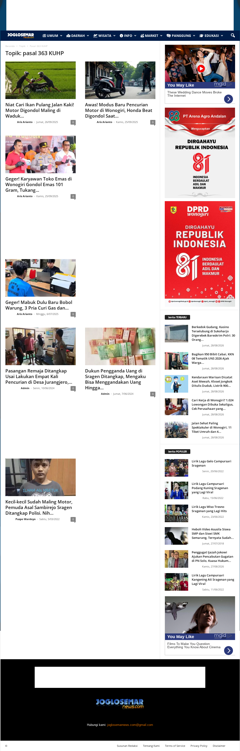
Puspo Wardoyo (25, 519)
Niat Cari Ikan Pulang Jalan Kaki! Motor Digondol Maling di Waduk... (39, 110)
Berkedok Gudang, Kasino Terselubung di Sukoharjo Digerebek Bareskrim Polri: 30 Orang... (213, 333)
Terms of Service (175, 745)
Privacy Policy (199, 745)
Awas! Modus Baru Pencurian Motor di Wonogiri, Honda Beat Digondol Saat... (118, 110)
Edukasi (211, 35)
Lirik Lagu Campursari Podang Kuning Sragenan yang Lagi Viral (210, 488)
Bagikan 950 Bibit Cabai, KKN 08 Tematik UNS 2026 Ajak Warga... (213, 358)
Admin (25, 388)
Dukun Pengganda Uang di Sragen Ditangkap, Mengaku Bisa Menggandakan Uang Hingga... (115, 379)
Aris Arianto (25, 122)
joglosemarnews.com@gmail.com (130, 725)
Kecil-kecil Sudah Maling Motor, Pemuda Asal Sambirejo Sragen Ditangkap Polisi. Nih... (38, 507)
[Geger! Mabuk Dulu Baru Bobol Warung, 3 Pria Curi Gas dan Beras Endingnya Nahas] (40, 278)
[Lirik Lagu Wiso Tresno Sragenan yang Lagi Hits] (176, 513)
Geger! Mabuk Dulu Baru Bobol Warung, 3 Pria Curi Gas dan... (38, 305)
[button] (233, 36)
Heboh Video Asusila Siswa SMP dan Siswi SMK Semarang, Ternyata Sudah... (213, 533)
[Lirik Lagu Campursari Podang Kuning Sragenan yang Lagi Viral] (176, 490)
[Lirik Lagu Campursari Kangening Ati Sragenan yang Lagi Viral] (176, 582)
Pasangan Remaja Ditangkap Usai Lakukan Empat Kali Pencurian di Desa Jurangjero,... (38, 376)
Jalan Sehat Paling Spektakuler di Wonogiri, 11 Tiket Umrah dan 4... (212, 427)
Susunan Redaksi (127, 745)
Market (151, 35)
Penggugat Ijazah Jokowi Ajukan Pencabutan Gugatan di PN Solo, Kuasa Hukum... (212, 556)
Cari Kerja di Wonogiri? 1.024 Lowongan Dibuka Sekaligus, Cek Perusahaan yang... (212, 404)
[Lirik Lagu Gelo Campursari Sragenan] (176, 468)
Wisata (104, 35)
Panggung (181, 35)
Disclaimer (219, 745)
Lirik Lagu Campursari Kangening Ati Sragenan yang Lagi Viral (213, 579)
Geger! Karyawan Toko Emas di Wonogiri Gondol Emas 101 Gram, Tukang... (38, 184)
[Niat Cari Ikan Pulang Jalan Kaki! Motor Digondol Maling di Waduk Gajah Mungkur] (40, 80)
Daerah (77, 35)
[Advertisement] (80, 233)
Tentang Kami (151, 745)
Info (127, 35)
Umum (52, 35)
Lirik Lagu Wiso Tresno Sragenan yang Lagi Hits (209, 509)
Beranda (10, 46)
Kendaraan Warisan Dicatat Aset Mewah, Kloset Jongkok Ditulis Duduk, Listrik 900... (212, 381)
